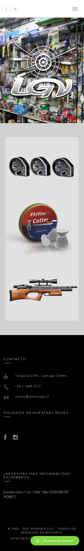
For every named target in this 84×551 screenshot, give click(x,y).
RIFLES (42, 278)
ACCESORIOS (42, 156)
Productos (42, 175)
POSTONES (42, 217)
